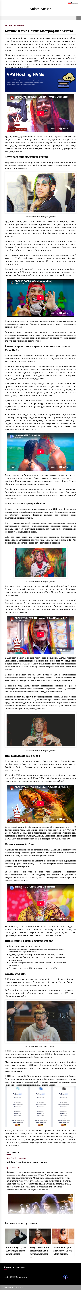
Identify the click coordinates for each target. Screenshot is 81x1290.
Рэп (10, 25)
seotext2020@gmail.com (15, 1277)
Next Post (11, 1152)
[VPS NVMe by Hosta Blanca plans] (40, 1106)
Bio (6, 25)
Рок (12, 1158)
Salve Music (40, 8)
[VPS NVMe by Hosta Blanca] (40, 80)
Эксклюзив (19, 25)
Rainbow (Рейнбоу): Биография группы (27, 1162)
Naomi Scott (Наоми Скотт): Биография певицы (62, 1250)
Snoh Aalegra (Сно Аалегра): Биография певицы (16, 1250)
